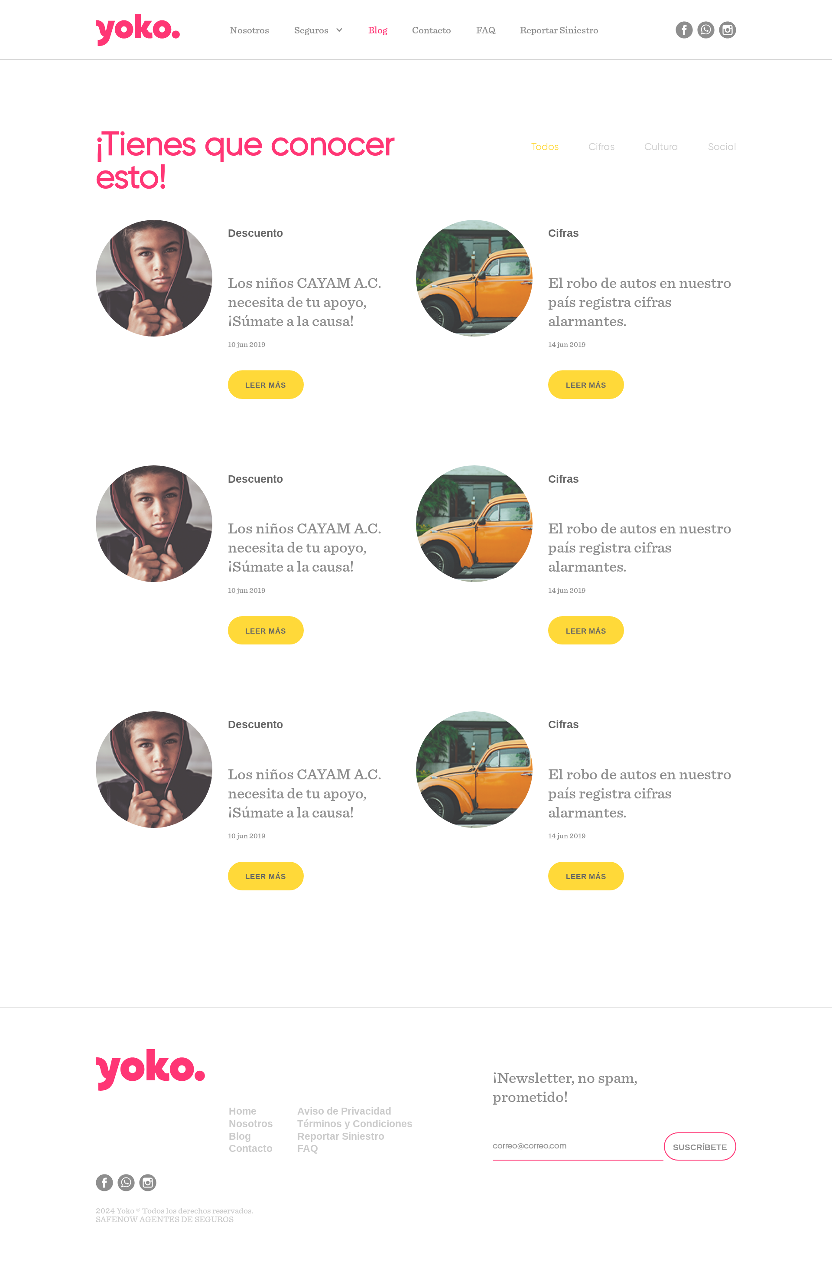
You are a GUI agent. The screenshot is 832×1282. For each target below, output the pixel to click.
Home (243, 1111)
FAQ (485, 30)
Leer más (265, 385)
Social (722, 147)
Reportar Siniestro (559, 30)
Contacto (431, 30)
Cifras (601, 147)
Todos (545, 147)
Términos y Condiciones (355, 1123)
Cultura (661, 147)
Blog (377, 30)
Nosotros (249, 30)
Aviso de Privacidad (344, 1111)
